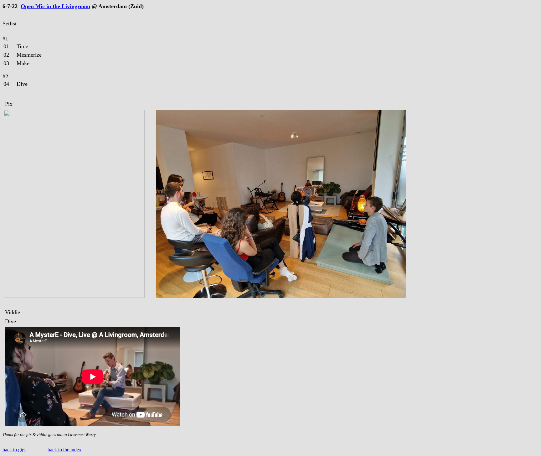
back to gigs (14, 449)
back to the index (64, 449)
